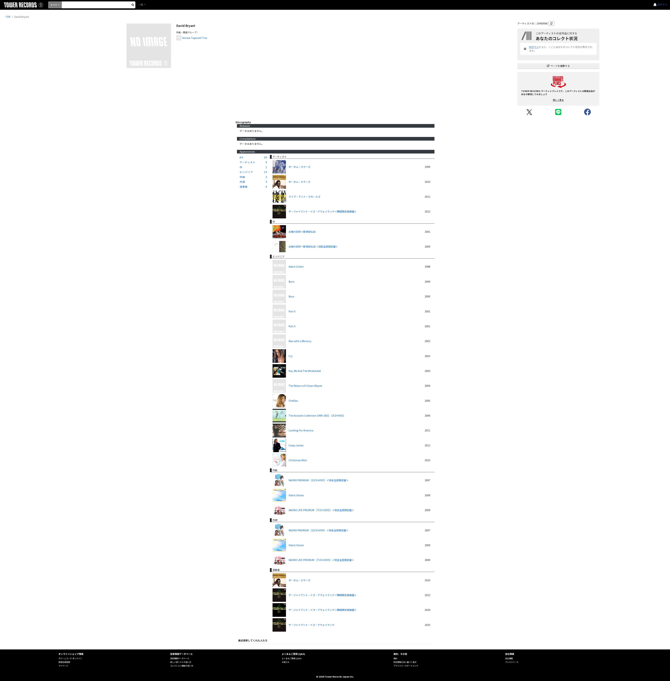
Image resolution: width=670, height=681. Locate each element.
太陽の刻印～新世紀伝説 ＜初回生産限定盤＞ (313, 246)
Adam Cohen (296, 266)
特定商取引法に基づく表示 (404, 662)
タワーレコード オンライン (70, 658)
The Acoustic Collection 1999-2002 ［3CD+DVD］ (317, 415)
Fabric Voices (296, 495)
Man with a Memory (300, 341)
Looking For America (301, 430)
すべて (53, 5)
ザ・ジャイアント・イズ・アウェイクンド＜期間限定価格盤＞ (323, 211)
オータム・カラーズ (299, 167)
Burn (291, 281)
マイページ (63, 665)
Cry (290, 356)
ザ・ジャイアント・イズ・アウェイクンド (312, 625)
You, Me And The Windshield (305, 371)
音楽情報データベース (179, 658)
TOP (7, 16)
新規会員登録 (64, 662)
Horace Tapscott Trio (194, 38)
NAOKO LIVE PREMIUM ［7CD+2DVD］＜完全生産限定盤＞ (321, 510)
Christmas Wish (298, 460)
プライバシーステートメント (405, 665)
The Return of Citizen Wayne (305, 385)
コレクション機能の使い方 (181, 665)
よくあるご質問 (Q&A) (292, 658)
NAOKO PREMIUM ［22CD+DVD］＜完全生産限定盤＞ (318, 480)
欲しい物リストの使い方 (180, 662)
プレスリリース (511, 662)
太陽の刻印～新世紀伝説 (302, 231)
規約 (395, 658)
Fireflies (293, 400)
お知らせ (285, 662)
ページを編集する (560, 66)
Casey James (296, 445)
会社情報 (509, 658)
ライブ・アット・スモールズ (304, 196)
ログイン (662, 4)
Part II (292, 311)
